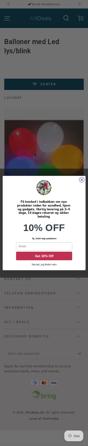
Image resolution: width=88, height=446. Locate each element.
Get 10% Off (44, 256)
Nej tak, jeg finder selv (44, 264)
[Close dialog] (81, 179)
